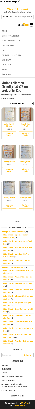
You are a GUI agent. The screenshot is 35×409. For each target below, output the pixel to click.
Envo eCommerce (20, 405)
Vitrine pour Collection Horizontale (13, 231)
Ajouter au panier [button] (9, 134)
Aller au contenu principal (9, 1)
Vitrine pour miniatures (11, 36)
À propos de (6, 74)
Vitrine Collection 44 (17, 9)
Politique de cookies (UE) (11, 55)
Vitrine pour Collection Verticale (12, 267)
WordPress (25, 403)
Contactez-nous (8, 45)
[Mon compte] (19, 25)
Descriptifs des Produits (11, 41)
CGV (3, 50)
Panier (4, 69)
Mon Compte (6, 60)
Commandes (6, 65)
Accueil (4, 31)
